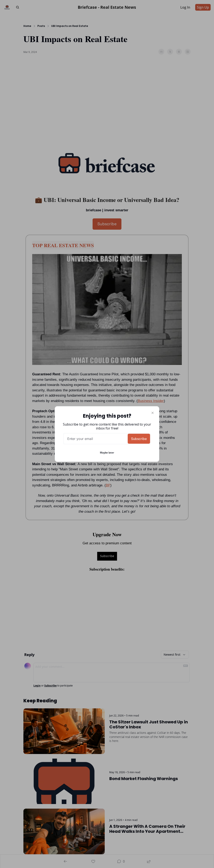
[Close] (152, 413)
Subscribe (139, 439)
